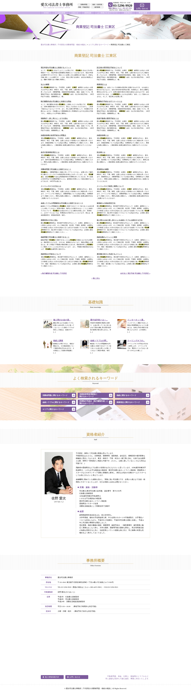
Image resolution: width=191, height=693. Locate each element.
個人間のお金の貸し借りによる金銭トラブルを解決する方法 (119, 220)
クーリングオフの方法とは (51, 186)
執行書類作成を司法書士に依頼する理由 (56, 101)
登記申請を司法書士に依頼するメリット (56, 68)
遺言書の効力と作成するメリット (109, 254)
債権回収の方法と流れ (49, 220)
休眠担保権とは (103, 135)
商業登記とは (102, 84)
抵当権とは (101, 152)
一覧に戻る (95, 278)
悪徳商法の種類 (103, 169)
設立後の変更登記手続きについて (109, 68)
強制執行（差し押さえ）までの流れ (54, 118)
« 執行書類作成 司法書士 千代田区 (54, 273)
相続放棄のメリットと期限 (107, 237)
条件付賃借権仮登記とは (50, 152)
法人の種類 (45, 84)
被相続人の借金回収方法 (106, 203)
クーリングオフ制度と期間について (110, 186)
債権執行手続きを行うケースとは (109, 101)
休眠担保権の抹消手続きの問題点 (53, 135)
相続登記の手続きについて (51, 254)
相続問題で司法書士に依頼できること (55, 237)
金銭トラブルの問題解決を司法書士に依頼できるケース (62, 203)
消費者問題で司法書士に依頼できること (56, 169)
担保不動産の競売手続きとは (108, 118)
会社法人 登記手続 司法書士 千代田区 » (135, 273)
